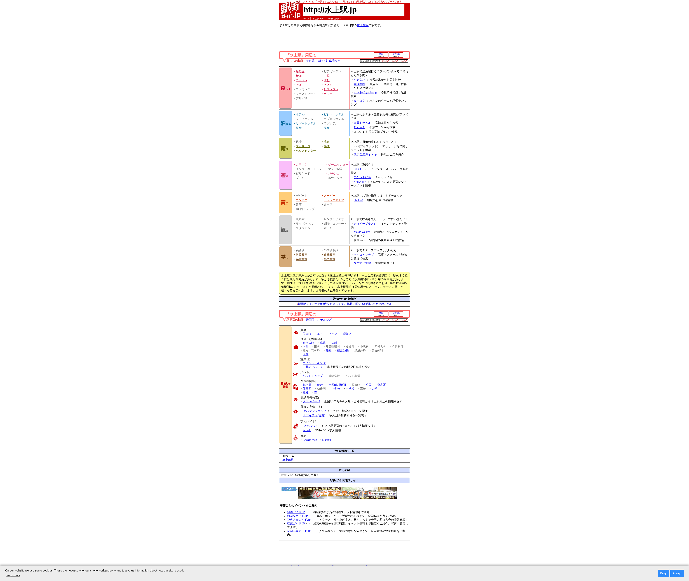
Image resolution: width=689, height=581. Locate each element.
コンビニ (301, 200)
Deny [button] (663, 573)
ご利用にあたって (334, 19)
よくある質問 (318, 19)
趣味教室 (329, 254)
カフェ (328, 93)
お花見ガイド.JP (297, 515)
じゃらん (359, 127)
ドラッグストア (334, 200)
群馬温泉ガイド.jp (365, 154)
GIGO (357, 169)
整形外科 (343, 350)
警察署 (381, 384)
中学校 (350, 388)
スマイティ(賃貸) (314, 415)
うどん (328, 84)
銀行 (320, 384)
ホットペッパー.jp (365, 92)
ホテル (300, 114)
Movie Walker (362, 231)
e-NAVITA (360, 181)
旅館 (299, 127)
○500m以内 (385, 61)
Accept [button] (677, 573)
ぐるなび (359, 79)
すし (327, 80)
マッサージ (303, 146)
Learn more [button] (13, 575)
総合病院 (308, 342)
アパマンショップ (314, 410)
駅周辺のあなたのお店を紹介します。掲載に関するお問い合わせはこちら (345, 303)
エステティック (327, 333)
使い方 (306, 19)
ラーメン (301, 80)
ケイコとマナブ (364, 254)
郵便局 (307, 384)
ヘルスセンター (306, 150)
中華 (327, 75)
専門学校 (329, 259)
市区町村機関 (337, 384)
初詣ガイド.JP (296, 512)
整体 (327, 146)
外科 (328, 350)
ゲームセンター (338, 164)
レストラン (331, 89)
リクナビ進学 (362, 262)
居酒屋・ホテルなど (319, 319)
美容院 (307, 333)
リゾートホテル (306, 123)
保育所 (307, 388)
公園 (369, 384)
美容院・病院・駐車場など (323, 60)
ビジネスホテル (334, 114)
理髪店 (347, 333)
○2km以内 (395, 61)
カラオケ (301, 164)
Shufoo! (358, 200)
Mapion (326, 439)
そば (299, 84)
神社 (305, 392)
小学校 (335, 388)
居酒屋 (300, 71)
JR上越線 (363, 25)
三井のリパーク (313, 366)
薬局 (305, 354)
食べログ (359, 100)
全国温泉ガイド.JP (299, 531)
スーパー (329, 195)
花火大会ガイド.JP (299, 519)
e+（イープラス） (365, 223)
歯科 (334, 342)
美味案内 (359, 84)
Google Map (310, 439)
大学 (374, 388)
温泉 (327, 141)
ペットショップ (313, 375)
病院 (323, 342)
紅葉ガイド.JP (296, 523)
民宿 (327, 127)
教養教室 (301, 254)
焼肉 (299, 75)
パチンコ (334, 173)
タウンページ (311, 401)
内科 (305, 346)
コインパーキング (314, 363)
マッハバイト (311, 425)
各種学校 (301, 259)
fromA (307, 430)
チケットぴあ (362, 177)
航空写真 (396, 54)
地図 (381, 54)
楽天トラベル (362, 122)
